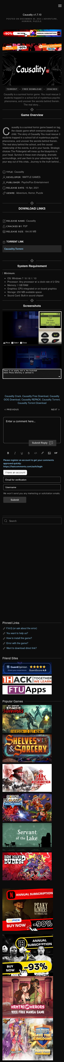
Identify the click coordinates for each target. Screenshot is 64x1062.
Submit (15, 499)
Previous (12, 409)
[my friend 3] (27, 679)
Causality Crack (13, 396)
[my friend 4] (27, 689)
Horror (27, 21)
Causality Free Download (35, 396)
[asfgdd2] (27, 996)
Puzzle (37, 21)
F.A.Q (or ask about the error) (21, 628)
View (27, 718)
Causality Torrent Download (32, 403)
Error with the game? (17, 643)
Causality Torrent (51, 399)
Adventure (50, 19)
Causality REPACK (31, 399)
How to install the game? (19, 638)
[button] (60, 5)
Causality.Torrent (13, 248)
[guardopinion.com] (27, 667)
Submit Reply (39, 442)
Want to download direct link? (21, 648)
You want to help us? (17, 633)
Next (54, 409)
